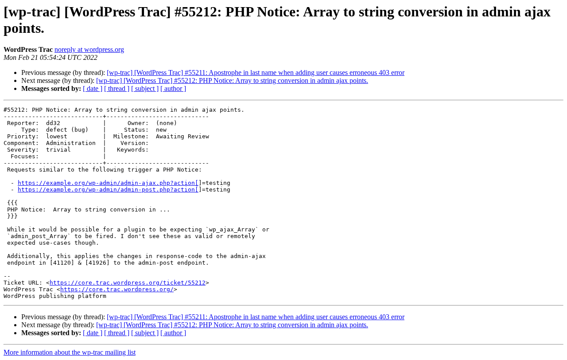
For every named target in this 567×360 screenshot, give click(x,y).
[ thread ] (116, 88)
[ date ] (92, 88)
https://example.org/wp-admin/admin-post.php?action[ (108, 189)
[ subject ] (145, 88)
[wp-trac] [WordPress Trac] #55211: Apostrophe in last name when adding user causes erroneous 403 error (255, 72)
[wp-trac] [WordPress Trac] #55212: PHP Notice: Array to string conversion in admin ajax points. (232, 80)
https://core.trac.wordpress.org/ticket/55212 (128, 282)
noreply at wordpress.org (89, 49)
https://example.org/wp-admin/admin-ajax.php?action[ (108, 183)
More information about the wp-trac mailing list (70, 352)
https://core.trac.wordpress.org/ (117, 289)
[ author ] (173, 88)
